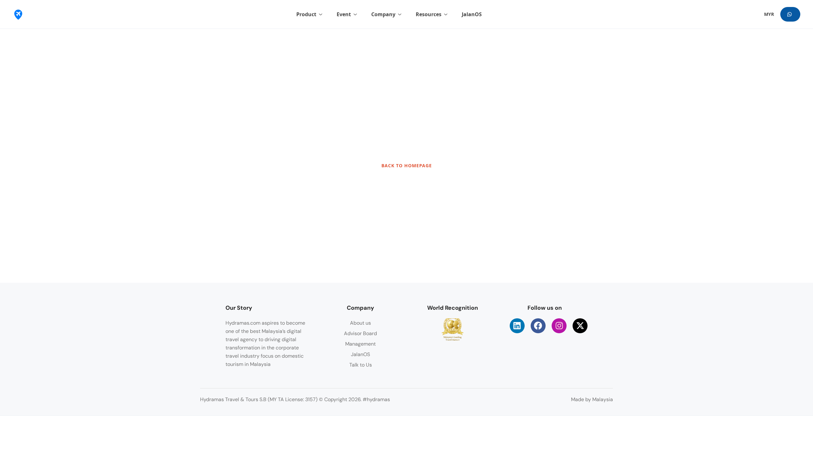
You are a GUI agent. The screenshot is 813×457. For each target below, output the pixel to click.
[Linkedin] (517, 325)
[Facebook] (538, 325)
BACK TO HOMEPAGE (406, 165)
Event (344, 14)
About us (360, 323)
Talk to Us (360, 364)
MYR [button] (769, 14)
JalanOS (472, 14)
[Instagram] (559, 325)
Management (360, 344)
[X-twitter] (580, 325)
